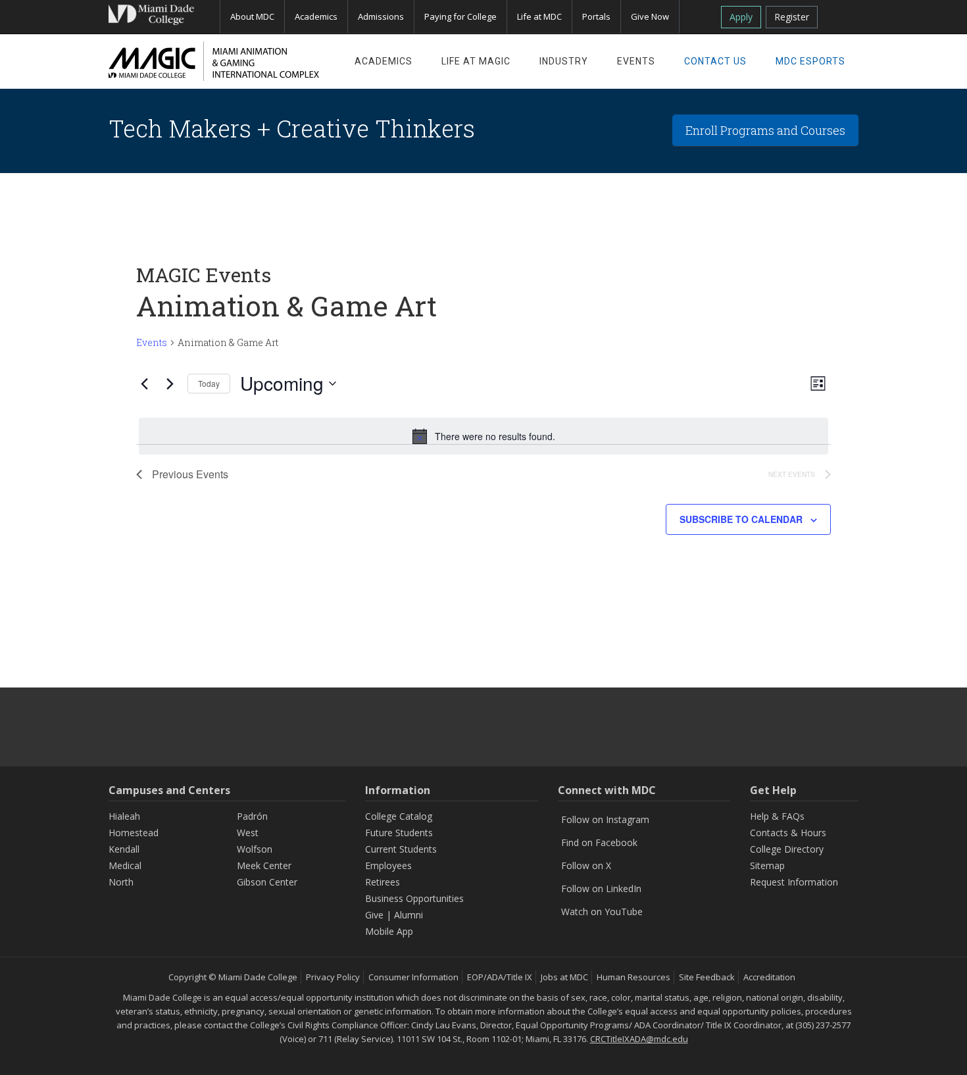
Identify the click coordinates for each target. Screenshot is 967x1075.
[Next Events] (170, 383)
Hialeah (124, 816)
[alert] (483, 436)
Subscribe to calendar (741, 519)
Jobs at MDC (564, 977)
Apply (741, 17)
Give (374, 915)
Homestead (134, 832)
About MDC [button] (252, 16)
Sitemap (767, 865)
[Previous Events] (144, 383)
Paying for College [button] (460, 16)
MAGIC (214, 61)
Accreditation (769, 977)
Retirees (382, 882)
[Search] (843, 14)
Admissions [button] (381, 16)
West (248, 832)
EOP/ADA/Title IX (499, 977)
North (121, 882)
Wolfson (254, 849)
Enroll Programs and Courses (765, 130)
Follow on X (586, 865)
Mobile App (389, 931)
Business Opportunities (414, 898)
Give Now (650, 16)
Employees (388, 865)
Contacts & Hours (788, 832)
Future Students (399, 832)
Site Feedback (707, 977)
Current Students (401, 849)
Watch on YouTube (602, 911)
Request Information (794, 882)
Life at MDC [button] (539, 16)
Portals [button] (596, 16)
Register (791, 17)
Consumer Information (413, 977)
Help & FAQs (777, 816)
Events (151, 342)
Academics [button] (316, 16)
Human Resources (633, 977)
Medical (125, 865)
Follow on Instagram (605, 819)
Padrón (252, 816)
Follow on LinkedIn (601, 888)
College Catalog (398, 816)
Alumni (408, 915)
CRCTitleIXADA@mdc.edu (639, 1039)
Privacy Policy (333, 977)
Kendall (124, 849)
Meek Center (264, 865)
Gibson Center (267, 882)
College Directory (787, 849)
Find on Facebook (599, 842)
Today (209, 383)
